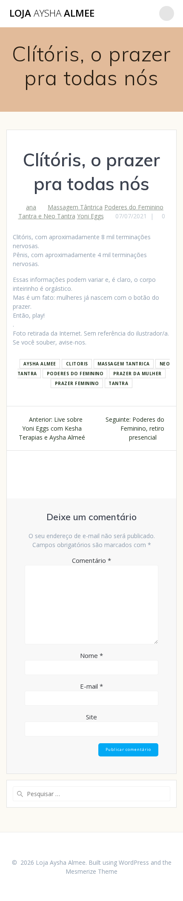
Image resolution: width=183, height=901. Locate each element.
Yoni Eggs (90, 216)
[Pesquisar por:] (91, 793)
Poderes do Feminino (133, 207)
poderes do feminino (75, 374)
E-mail (91, 686)
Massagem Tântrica (75, 207)
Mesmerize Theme (91, 871)
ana (31, 207)
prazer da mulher (137, 374)
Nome (91, 655)
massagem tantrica (123, 364)
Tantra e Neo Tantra (46, 216)
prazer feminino (77, 383)
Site (91, 717)
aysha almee (39, 364)
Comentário (91, 560)
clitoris (77, 364)
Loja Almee (51, 13)
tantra (118, 383)
